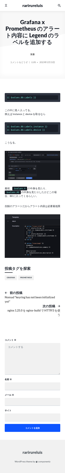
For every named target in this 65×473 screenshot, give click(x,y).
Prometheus (26, 277)
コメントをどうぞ (19, 63)
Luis (33, 62)
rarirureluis (32, 5)
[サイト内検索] (59, 5)
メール (9, 394)
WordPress (20, 461)
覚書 (32, 54)
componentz (44, 461)
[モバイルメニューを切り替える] (5, 5)
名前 (8, 379)
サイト (8, 410)
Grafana (11, 277)
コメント (10, 340)
